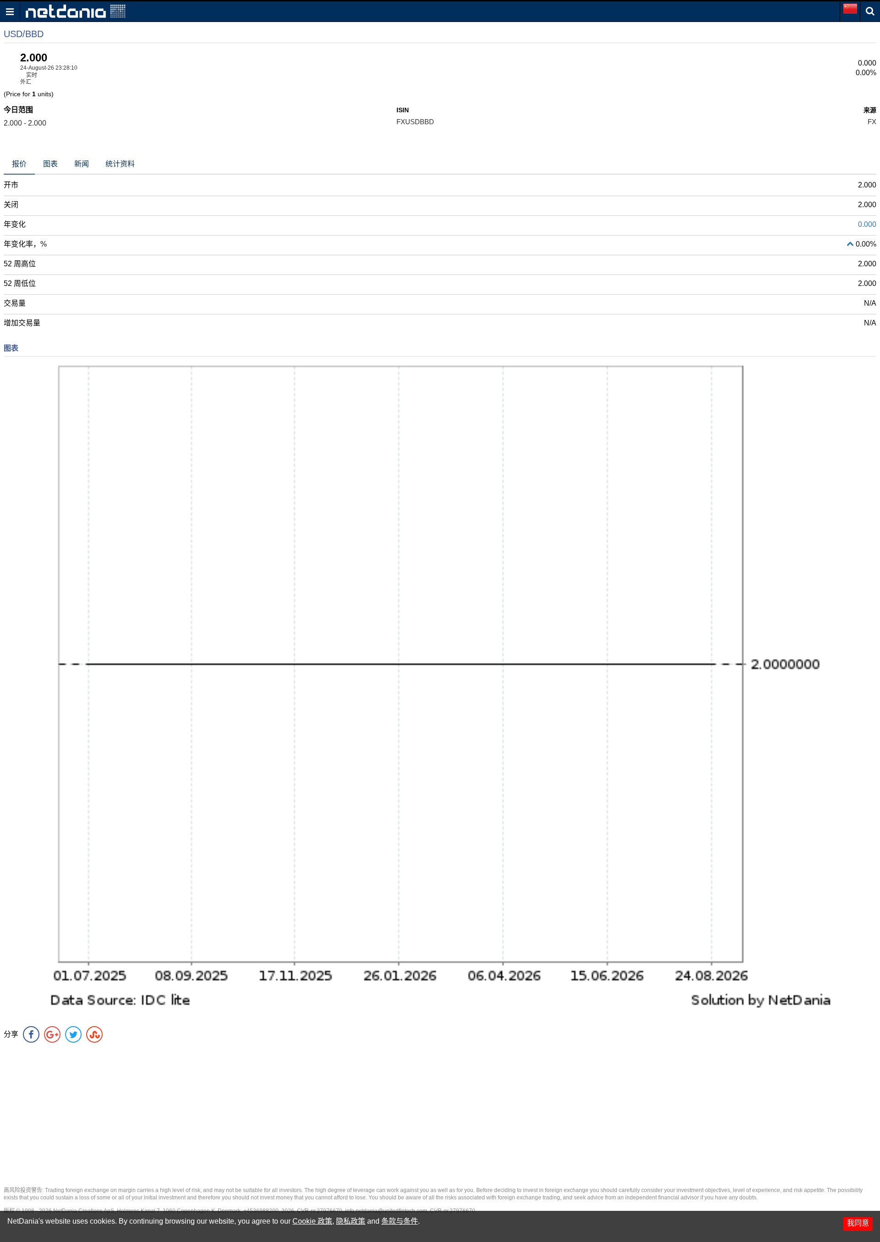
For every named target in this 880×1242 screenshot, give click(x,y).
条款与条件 (399, 1221)
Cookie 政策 (312, 1221)
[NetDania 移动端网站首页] (76, 11)
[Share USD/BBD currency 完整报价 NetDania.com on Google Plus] (52, 1034)
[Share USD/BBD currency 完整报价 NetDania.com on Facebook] (31, 1034)
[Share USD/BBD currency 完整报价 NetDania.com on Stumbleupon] (94, 1034)
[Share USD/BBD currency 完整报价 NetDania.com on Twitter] (73, 1034)
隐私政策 (350, 1221)
